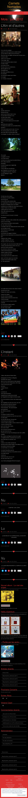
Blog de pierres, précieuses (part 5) (10, 681)
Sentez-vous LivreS (19, 780)
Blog (11, 780)
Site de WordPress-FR (7, 743)
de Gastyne (5, 716)
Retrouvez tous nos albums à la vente (9, 608)
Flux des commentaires (8, 740)
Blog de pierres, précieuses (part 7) (10, 675)
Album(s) (21, 786)
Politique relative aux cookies (17, 792)
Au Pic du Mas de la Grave (17, 723)
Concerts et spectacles (18, 776)
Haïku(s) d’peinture (21, 787)
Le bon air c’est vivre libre (14, 726)
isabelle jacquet (6, 720)
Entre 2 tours (10, 787)
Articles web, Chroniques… (10, 784)
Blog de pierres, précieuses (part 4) (10, 684)
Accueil (7, 780)
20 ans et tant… (6, 672)
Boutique (20, 784)
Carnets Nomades (14, 5)
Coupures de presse (10, 786)
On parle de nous (9, 782)
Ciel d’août (14, 720)
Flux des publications (7, 737)
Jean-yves (5, 713)
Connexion (5, 734)
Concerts (19, 778)
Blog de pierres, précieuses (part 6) (10, 678)
